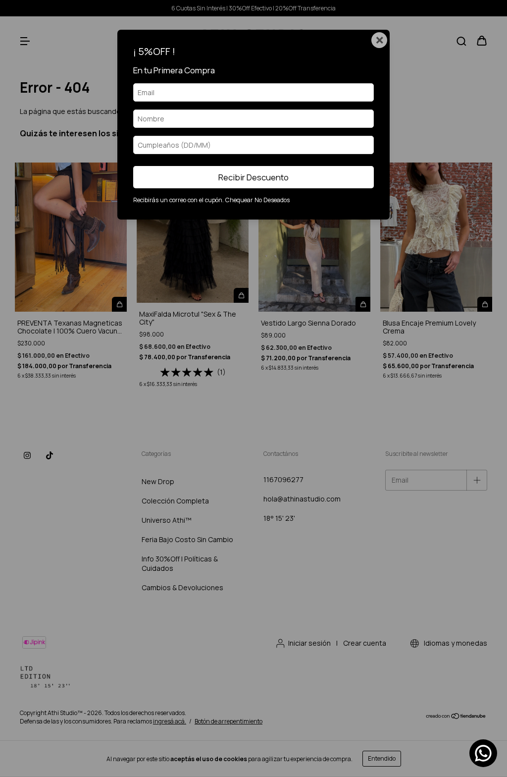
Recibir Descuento (253, 177)
